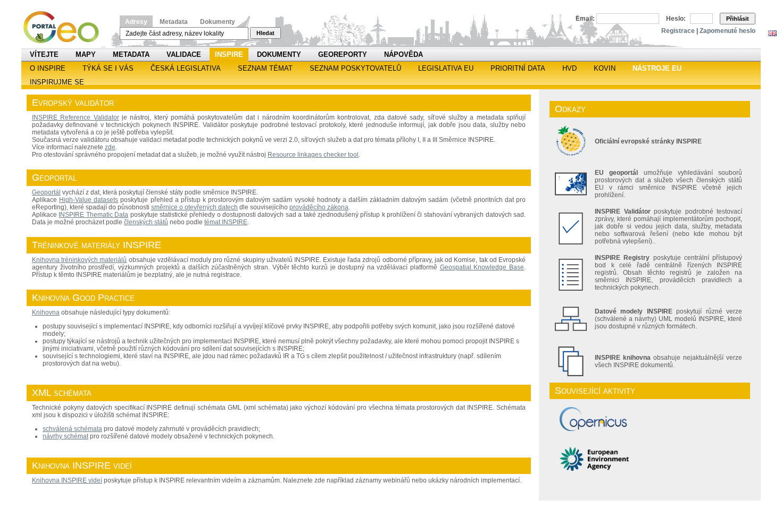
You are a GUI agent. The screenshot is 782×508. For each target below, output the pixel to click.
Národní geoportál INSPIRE (65, 27)
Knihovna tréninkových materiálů (79, 260)
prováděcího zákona (318, 207)
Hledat (265, 33)
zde (110, 147)
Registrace (678, 31)
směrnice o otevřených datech (194, 207)
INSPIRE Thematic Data (93, 214)
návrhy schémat (65, 436)
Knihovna (46, 312)
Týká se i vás (108, 68)
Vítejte (44, 54)
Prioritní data (517, 68)
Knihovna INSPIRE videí (67, 480)
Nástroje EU (657, 68)
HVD (569, 68)
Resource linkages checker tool (313, 154)
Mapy (86, 54)
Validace (184, 54)
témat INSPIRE (225, 222)
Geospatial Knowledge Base (482, 267)
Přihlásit (737, 18)
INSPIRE (229, 54)
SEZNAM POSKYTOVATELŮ (355, 68)
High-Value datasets (88, 200)
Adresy (136, 22)
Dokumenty (217, 22)
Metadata (174, 22)
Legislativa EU (445, 68)
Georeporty (342, 54)
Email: (585, 18)
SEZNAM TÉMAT (265, 68)
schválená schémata (72, 429)
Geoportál (46, 192)
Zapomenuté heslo (727, 31)
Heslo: (676, 18)
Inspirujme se (57, 82)
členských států (146, 222)
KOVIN (604, 68)
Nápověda (403, 54)
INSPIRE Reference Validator (75, 117)
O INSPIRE (47, 68)
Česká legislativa (186, 68)
